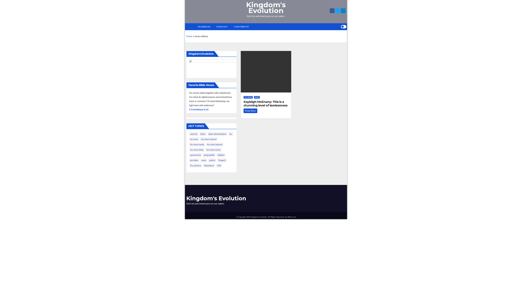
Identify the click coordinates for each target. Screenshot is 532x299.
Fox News (248, 97)
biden (202, 134)
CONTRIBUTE (241, 26)
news (203, 160)
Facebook (204, 26)
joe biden (194, 160)
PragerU (222, 160)
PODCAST (222, 26)
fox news (194, 139)
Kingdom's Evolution (266, 8)
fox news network (214, 144)
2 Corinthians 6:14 (198, 109)
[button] (339, 26)
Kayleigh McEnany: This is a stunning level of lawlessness (265, 103)
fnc (230, 134)
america (193, 134)
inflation (221, 155)
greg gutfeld (209, 155)
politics (212, 160)
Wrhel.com (291, 217)
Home (189, 36)
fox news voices (213, 150)
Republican (209, 165)
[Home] (190, 26)
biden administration (217, 134)
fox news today (196, 150)
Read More (250, 111)
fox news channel (208, 139)
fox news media (197, 144)
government (195, 155)
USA (219, 165)
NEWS (257, 97)
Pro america (195, 165)
